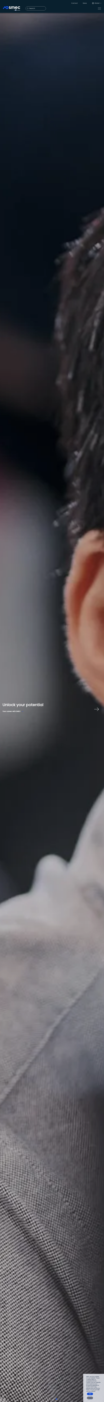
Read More (7, 711)
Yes (90, 1394)
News (85, 3)
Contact (74, 3)
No (90, 1398)
